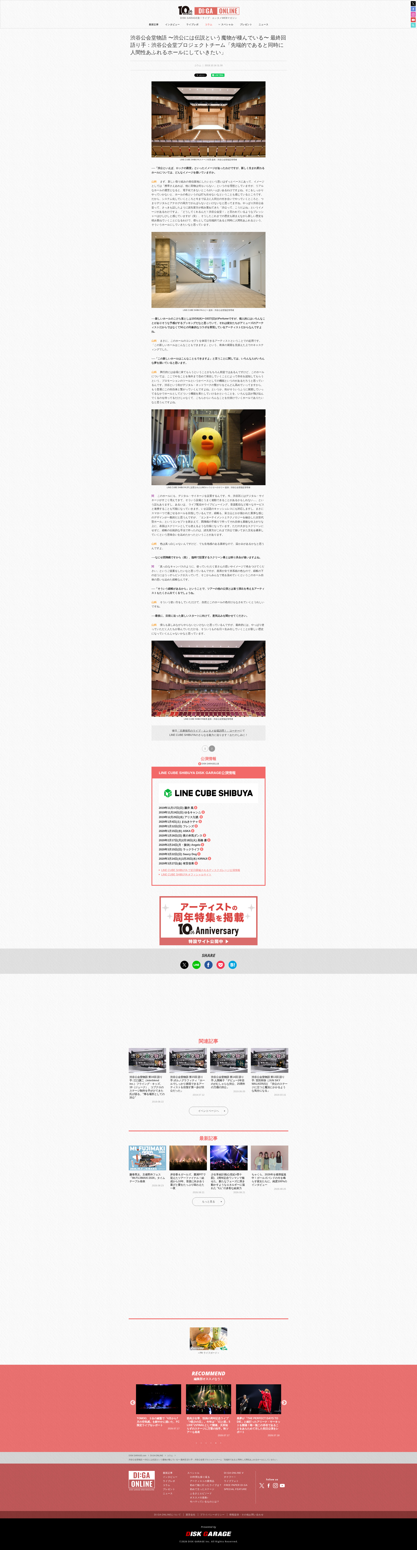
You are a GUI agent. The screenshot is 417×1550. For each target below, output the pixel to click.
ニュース (263, 24)
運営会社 (190, 1514)
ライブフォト (231, 1481)
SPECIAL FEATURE (235, 1489)
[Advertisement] (208, 1003)
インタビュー (172, 24)
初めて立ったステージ (202, 1489)
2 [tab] (201, 1443)
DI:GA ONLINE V (234, 1473)
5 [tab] (215, 1443)
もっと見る (208, 1201)
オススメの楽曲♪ (199, 1497)
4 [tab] (211, 1443)
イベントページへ (208, 1110)
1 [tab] (196, 1443)
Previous (132, 1403)
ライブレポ (192, 24)
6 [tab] (220, 1443)
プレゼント (246, 24)
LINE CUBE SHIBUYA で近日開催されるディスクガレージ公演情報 (200, 870)
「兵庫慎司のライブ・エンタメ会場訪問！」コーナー (208, 730)
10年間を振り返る (200, 1477)
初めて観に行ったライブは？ (206, 1485)
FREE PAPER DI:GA (235, 1485)
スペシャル (227, 24)
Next (284, 1403)
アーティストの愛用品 (202, 1481)
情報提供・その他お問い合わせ (246, 1514)
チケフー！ (230, 1477)
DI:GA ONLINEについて (167, 1514)
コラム (208, 24)
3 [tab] (206, 1443)
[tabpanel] (159, 1410)
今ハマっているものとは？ (204, 1501)
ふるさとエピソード (201, 1493)
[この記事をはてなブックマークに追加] (233, 966)
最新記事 (154, 24)
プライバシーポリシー (212, 1514)
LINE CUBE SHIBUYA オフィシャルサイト (186, 874)
